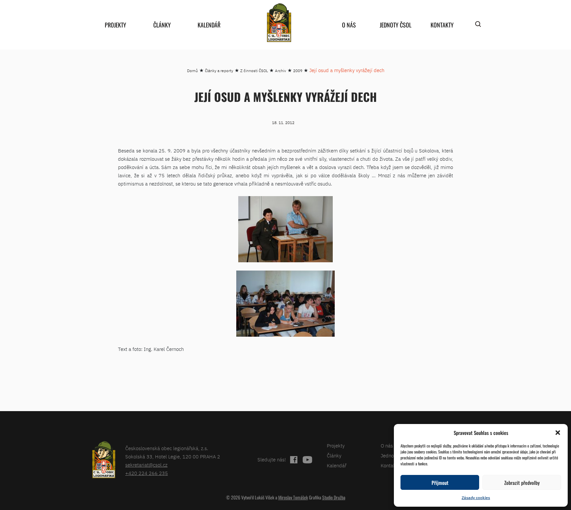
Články (162, 25)
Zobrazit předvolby (522, 482)
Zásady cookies (476, 497)
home (279, 22)
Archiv (280, 70)
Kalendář (209, 25)
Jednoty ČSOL (395, 25)
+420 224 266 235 (146, 473)
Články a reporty (219, 70)
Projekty (115, 25)
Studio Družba (333, 497)
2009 (297, 70)
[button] (557, 432)
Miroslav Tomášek (293, 497)
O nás (349, 25)
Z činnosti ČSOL (254, 70)
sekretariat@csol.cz (146, 465)
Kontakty (442, 25)
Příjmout (440, 482)
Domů (192, 70)
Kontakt (389, 465)
